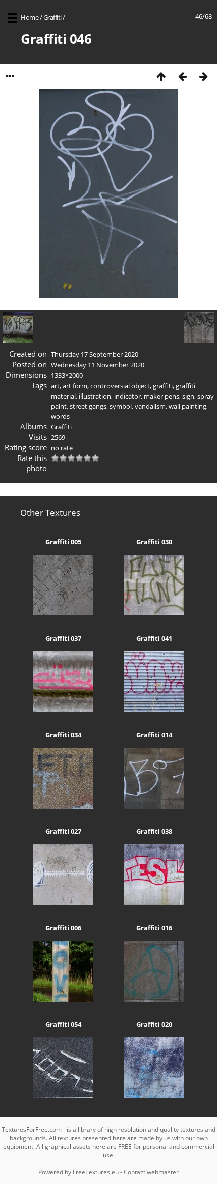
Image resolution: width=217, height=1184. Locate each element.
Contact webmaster (151, 1172)
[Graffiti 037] (63, 709)
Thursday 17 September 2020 (94, 354)
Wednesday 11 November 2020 (97, 364)
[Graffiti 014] (153, 806)
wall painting (187, 406)
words (60, 416)
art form (75, 385)
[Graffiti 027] (63, 902)
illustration (95, 396)
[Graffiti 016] (153, 999)
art (55, 385)
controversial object (120, 385)
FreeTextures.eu (96, 1172)
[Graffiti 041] (153, 709)
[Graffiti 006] (63, 999)
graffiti (163, 385)
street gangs (88, 406)
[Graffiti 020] (153, 1095)
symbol (121, 406)
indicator (127, 396)
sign (188, 396)
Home (29, 17)
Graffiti (52, 17)
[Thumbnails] (161, 76)
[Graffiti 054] (63, 1095)
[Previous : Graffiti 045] (182, 76)
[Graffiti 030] (153, 612)
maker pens (161, 396)
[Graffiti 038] (153, 902)
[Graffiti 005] (63, 612)
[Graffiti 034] (63, 806)
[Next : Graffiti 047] (203, 76)
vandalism (150, 406)
